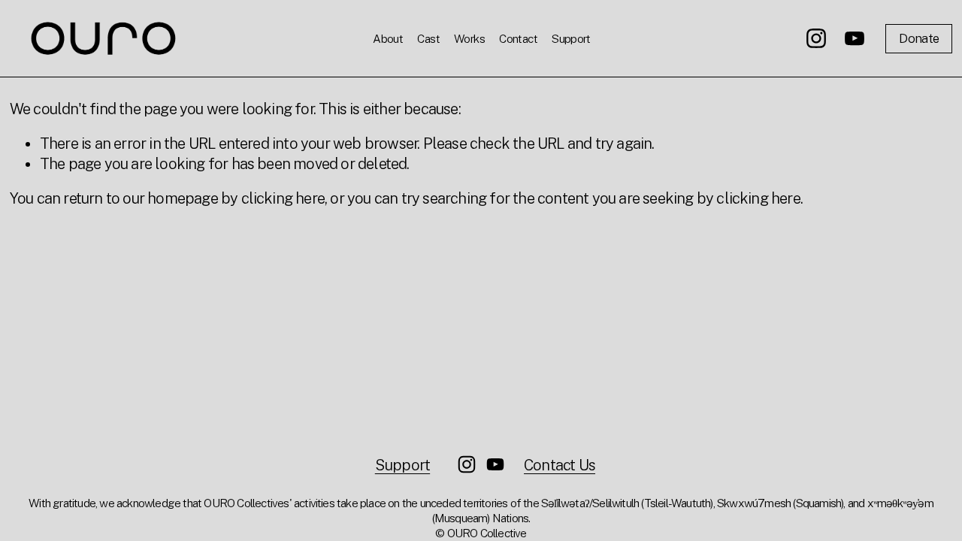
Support (571, 38)
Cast (428, 38)
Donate (919, 38)
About (388, 38)
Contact (518, 38)
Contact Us (559, 465)
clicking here (283, 198)
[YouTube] (855, 38)
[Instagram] (816, 38)
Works (469, 38)
